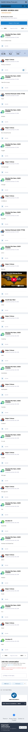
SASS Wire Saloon (12, 18)
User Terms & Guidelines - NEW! (12, 703)
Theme (5, 718)
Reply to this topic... (9, 675)
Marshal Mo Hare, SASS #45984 (13, 35)
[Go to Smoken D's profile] (2, 521)
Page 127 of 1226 (14, 28)
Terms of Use (6, 730)
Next (22, 28)
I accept (23, 727)
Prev (5, 28)
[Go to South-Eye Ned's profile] (2, 300)
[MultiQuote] (2, 46)
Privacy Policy (13, 718)
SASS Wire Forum (9, 2)
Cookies (14, 720)
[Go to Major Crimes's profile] (2, 60)
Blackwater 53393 (8, 16)
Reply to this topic (14, 23)
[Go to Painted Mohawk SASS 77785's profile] (2, 94)
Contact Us (21, 718)
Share (7, 683)
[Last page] (26, 28)
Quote (6, 46)
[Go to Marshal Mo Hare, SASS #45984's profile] (2, 35)
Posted (12, 37)
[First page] (2, 28)
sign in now (10, 664)
